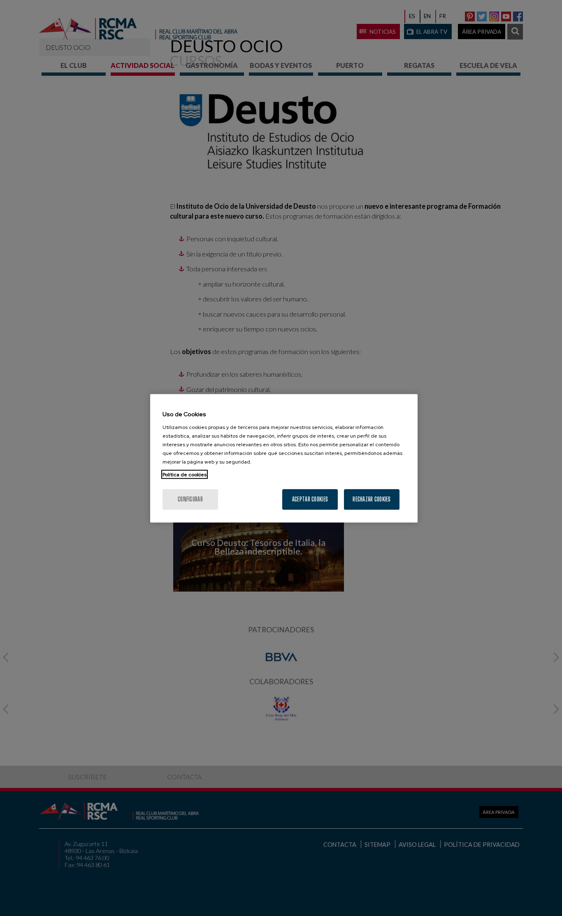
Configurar (190, 498)
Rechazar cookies (371, 498)
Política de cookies (185, 474)
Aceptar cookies (310, 498)
